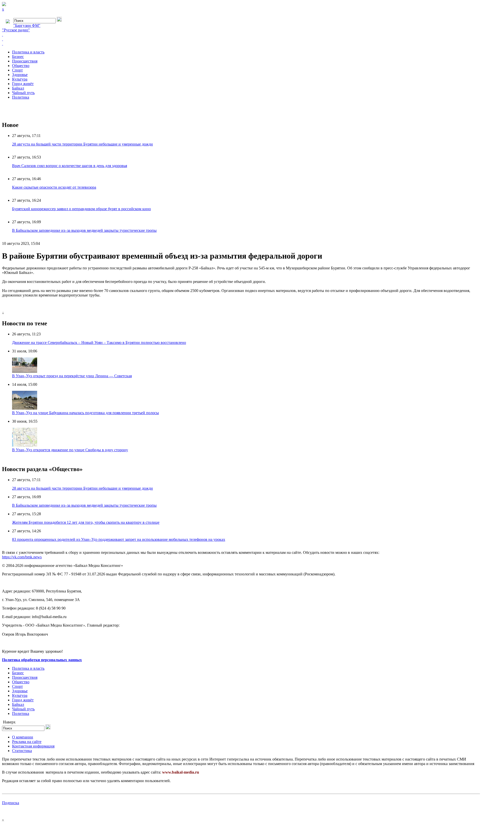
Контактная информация (33, 746)
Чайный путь (23, 93)
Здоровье (20, 74)
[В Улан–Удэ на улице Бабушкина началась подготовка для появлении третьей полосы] (24, 408)
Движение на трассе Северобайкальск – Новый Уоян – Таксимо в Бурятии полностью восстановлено (99, 342)
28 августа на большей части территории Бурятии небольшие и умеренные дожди (82, 144)
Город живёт (23, 84)
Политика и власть (28, 52)
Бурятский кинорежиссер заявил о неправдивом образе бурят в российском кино (81, 209)
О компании (22, 737)
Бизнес (18, 56)
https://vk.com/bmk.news (22, 557)
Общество (20, 65)
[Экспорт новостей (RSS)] (241, 39)
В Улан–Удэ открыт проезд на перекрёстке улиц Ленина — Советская (72, 376)
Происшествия (24, 61)
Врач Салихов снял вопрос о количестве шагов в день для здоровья (69, 166)
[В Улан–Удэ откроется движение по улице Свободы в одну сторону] (24, 445)
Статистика (22, 750)
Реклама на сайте (26, 741)
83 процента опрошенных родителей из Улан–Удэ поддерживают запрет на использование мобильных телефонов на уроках (118, 539)
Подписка (10, 803)
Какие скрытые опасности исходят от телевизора (54, 187)
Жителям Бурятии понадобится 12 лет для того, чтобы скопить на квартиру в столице (85, 522)
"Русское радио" (16, 30)
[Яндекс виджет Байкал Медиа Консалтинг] (241, 43)
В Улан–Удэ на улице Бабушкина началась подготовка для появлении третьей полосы (85, 413)
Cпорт (17, 70)
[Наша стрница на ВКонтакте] (241, 34)
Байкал (18, 88)
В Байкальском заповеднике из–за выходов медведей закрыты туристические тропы (84, 230)
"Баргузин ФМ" (26, 25)
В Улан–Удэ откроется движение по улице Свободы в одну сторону (70, 450)
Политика (20, 97)
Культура (19, 79)
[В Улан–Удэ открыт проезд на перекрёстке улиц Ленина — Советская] (24, 371)
